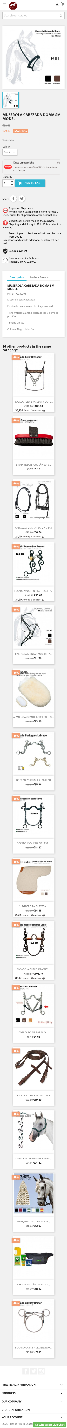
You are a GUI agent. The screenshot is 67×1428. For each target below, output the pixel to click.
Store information (16, 1410)
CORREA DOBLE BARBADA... (33, 1032)
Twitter (33, 1371)
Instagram (41, 1371)
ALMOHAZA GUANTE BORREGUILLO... (33, 717)
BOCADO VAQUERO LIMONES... (33, 969)
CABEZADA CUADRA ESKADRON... (33, 1158)
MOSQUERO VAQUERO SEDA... (33, 1221)
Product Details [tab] (38, 277)
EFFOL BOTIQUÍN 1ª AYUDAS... (33, 1284)
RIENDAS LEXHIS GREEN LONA (33, 1095)
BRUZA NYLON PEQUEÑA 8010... (33, 464)
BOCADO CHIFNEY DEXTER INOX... (33, 1347)
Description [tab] (17, 277)
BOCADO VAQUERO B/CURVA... (33, 843)
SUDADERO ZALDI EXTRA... (33, 906)
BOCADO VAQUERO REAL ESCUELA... (33, 590)
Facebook (25, 1371)
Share (13, 198)
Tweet (22, 198)
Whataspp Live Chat (51, 1425)
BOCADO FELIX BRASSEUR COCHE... (33, 401)
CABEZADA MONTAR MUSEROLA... (33, 653)
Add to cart (30, 183)
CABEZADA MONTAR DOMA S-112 (33, 527)
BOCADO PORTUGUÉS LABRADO (33, 780)
